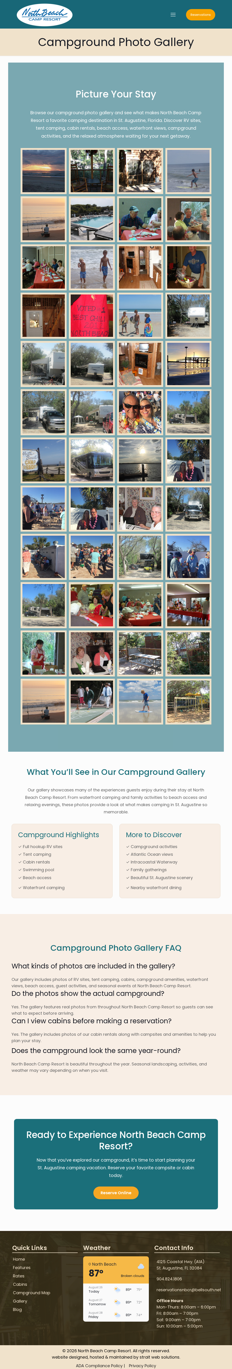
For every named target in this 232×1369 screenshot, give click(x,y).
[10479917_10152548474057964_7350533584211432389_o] (92, 461)
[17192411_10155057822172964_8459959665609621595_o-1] (92, 509)
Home (19, 1259)
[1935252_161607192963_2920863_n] (44, 461)
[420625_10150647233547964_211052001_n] (188, 509)
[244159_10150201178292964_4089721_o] (188, 702)
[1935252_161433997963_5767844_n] (92, 267)
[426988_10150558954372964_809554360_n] (188, 267)
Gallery (20, 1301)
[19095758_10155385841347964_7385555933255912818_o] (44, 171)
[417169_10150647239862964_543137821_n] (92, 412)
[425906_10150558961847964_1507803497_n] (92, 316)
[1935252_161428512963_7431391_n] (92, 219)
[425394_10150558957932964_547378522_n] (92, 605)
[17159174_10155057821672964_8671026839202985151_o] (44, 557)
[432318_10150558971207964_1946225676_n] (140, 219)
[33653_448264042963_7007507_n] (92, 702)
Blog (17, 1310)
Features (22, 1268)
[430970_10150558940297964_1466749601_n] (188, 219)
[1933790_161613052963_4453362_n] (188, 171)
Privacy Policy (142, 1366)
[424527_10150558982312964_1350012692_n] (140, 605)
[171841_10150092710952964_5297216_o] (140, 267)
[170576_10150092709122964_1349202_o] (188, 653)
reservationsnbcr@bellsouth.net (189, 1290)
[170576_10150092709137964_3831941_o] (140, 171)
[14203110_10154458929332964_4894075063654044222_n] (140, 461)
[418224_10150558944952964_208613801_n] (44, 653)
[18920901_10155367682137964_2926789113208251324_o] (188, 364)
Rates (18, 1276)
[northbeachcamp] (44, 14)
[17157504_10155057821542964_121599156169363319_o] (188, 557)
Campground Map (31, 1293)
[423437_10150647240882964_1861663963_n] (92, 364)
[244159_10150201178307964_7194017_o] (140, 702)
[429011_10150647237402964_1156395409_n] (140, 557)
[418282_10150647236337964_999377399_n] (44, 412)
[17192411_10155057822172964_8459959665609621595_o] (188, 461)
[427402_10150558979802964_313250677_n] (44, 267)
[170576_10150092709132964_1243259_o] (140, 653)
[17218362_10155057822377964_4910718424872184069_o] (44, 509)
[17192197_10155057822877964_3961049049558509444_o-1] (140, 412)
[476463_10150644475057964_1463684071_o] (140, 316)
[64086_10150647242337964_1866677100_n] (188, 412)
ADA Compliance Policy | (100, 1366)
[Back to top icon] (210, 1359)
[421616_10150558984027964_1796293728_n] (188, 605)
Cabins (20, 1284)
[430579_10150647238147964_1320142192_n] (44, 364)
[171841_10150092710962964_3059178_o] (140, 364)
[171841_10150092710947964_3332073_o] (92, 171)
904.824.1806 (169, 1279)
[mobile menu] (173, 15)
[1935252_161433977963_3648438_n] (44, 219)
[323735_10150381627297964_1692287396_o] (92, 653)
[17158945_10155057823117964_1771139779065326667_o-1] (92, 557)
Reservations (201, 14)
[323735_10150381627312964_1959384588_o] (140, 509)
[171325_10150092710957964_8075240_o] (44, 316)
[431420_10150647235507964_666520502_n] (188, 316)
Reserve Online (116, 1193)
